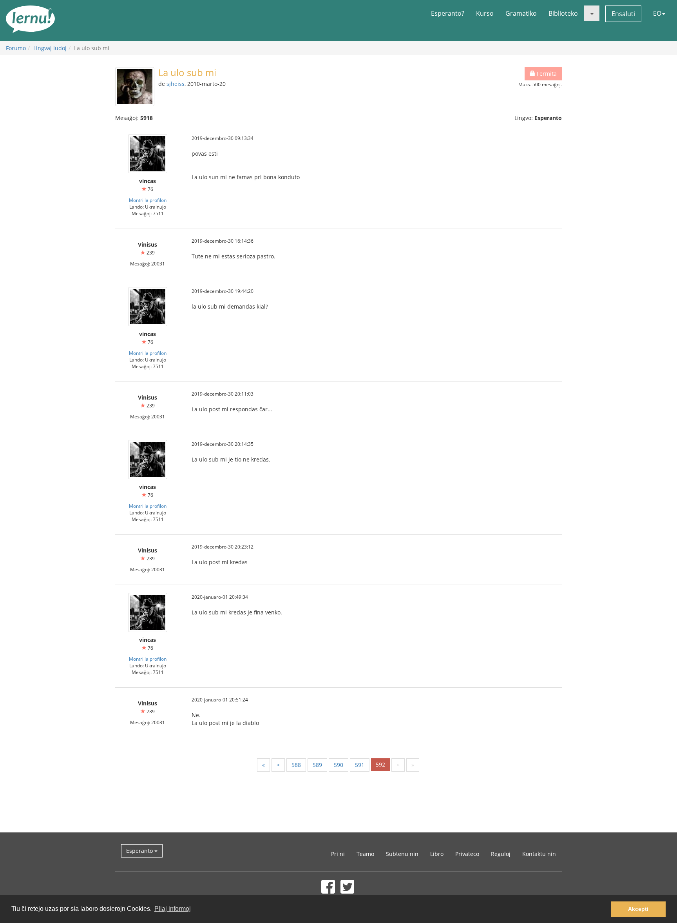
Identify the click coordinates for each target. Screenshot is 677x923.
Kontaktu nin (539, 854)
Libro (436, 854)
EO (657, 13)
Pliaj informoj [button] (172, 908)
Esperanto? (447, 13)
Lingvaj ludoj (50, 48)
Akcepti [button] (638, 909)
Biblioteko (563, 13)
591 (359, 765)
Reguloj (500, 854)
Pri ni (338, 854)
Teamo (365, 854)
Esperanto (140, 850)
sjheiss (176, 83)
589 (317, 765)
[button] (591, 13)
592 (380, 764)
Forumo (16, 48)
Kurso (485, 13)
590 (338, 765)
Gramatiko (521, 13)
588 (296, 765)
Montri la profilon (148, 200)
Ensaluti (623, 13)
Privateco (467, 854)
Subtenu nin (402, 854)
